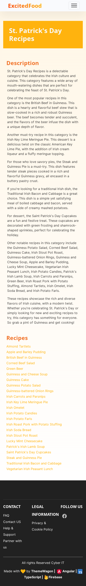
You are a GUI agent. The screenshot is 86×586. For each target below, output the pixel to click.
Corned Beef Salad (20, 363)
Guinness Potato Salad (23, 385)
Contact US (12, 522)
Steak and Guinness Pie (24, 458)
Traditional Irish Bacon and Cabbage (33, 463)
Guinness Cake (17, 380)
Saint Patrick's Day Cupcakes (28, 452)
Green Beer (14, 369)
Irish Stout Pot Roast (22, 435)
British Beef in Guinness (24, 357)
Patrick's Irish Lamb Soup (25, 447)
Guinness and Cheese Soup (27, 374)
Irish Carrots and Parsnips (25, 396)
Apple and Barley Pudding (26, 352)
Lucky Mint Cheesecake (24, 441)
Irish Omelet (15, 408)
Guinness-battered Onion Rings (29, 391)
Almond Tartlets (18, 346)
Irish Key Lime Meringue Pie (27, 402)
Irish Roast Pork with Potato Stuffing (34, 424)
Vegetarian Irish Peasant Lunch (29, 469)
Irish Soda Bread (18, 430)
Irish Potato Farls (19, 419)
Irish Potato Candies (21, 413)
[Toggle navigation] (74, 6)
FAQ (6, 515)
